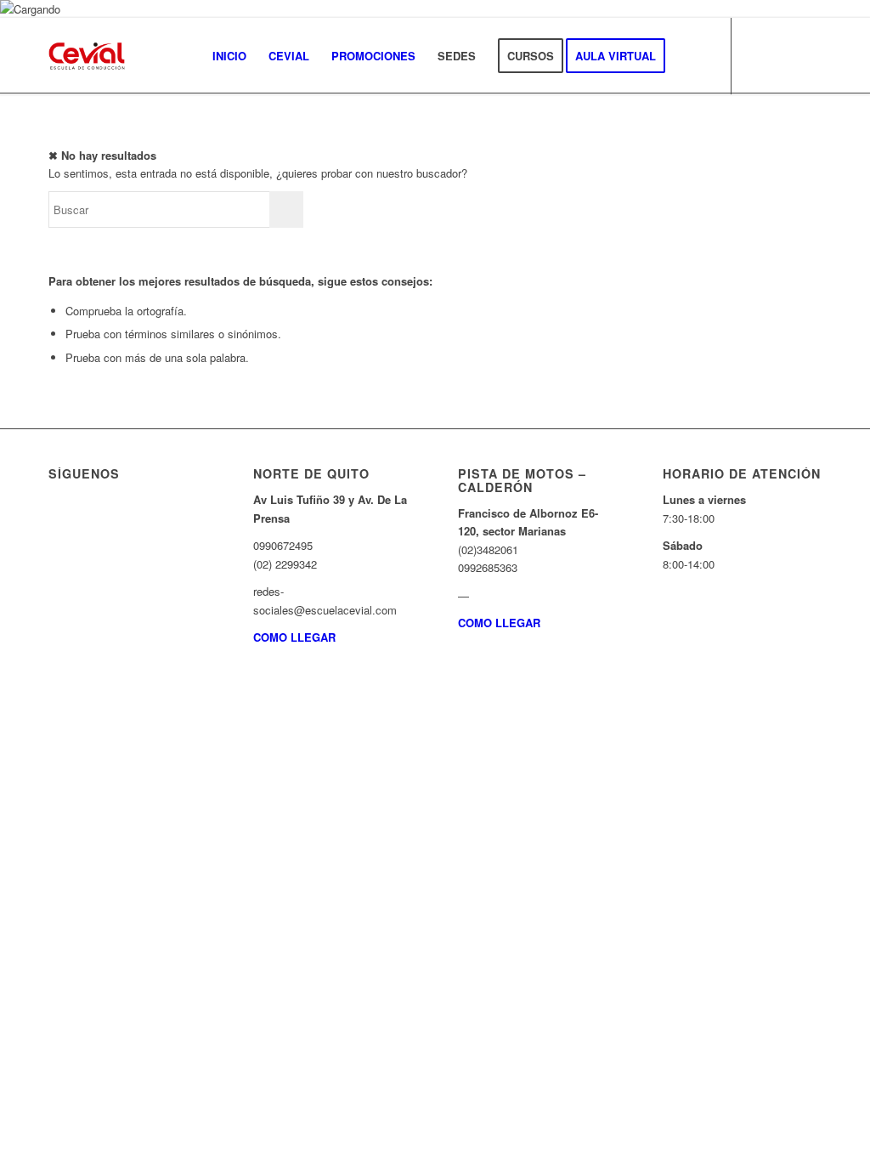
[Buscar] (692, 56)
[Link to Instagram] (758, 55)
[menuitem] (229, 56)
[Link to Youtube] (809, 55)
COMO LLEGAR (294, 637)
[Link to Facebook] (783, 55)
